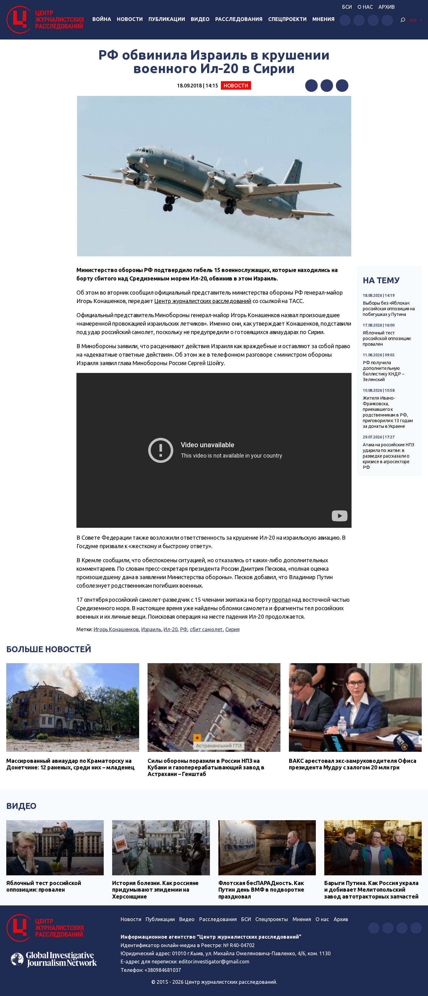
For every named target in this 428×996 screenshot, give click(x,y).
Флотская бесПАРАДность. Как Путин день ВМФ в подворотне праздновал (261, 889)
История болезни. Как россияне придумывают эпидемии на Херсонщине (155, 889)
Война (101, 19)
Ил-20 (170, 629)
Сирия (232, 629)
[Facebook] (311, 85)
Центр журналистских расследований (202, 301)
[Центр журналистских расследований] (46, 20)
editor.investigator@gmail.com (214, 961)
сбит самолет (206, 629)
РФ (184, 629)
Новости (130, 19)
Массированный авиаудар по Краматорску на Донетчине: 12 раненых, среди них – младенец (70, 763)
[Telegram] (342, 85)
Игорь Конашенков (116, 629)
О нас (365, 7)
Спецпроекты (271, 919)
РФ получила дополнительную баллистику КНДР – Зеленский (383, 371)
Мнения (323, 19)
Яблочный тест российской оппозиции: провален (387, 338)
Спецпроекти (287, 19)
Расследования (239, 19)
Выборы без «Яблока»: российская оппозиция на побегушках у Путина (389, 309)
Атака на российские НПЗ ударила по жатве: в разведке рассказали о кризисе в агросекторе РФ (388, 456)
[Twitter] (327, 85)
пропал (281, 599)
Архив (386, 7)
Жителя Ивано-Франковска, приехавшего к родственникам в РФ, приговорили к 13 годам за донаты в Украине (388, 412)
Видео (200, 19)
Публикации (167, 19)
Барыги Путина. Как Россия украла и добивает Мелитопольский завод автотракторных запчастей (371, 889)
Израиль (151, 629)
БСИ (347, 7)
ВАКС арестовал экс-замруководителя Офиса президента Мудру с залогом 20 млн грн (352, 763)
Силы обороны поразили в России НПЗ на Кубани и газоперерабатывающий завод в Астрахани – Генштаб (206, 767)
